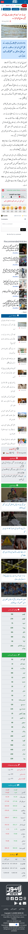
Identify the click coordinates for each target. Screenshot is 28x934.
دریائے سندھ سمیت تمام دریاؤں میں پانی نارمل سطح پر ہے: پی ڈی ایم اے (8, 324)
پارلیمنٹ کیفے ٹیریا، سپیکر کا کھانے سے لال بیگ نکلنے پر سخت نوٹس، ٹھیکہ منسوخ (8, 387)
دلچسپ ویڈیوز (7, 9)
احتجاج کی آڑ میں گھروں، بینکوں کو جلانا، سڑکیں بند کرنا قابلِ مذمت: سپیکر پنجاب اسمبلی (8, 401)
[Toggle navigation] (25, 2)
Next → (23, 312)
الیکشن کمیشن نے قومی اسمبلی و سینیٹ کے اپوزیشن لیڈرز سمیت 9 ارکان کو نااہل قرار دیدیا (8, 429)
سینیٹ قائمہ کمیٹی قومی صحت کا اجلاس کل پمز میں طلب (13, 477)
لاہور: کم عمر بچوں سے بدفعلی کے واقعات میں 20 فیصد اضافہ (13, 471)
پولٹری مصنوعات (12, 765)
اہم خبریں (12, 458)
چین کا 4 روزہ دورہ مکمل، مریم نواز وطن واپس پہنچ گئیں (13, 464)
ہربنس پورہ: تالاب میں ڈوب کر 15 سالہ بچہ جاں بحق (14, 529)
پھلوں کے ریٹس (12, 610)
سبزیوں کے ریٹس (12, 655)
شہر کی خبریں (15, 9)
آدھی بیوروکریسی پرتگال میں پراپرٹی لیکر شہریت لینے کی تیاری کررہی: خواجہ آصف (8, 373)
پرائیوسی (6, 909)
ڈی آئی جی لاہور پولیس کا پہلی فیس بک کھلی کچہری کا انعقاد (14, 506)
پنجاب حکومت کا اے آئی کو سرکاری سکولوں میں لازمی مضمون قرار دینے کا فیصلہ (14, 601)
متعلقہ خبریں (13, 316)
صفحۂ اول (23, 9)
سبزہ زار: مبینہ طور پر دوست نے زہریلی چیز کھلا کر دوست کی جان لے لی (14, 577)
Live (2, 2)
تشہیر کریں (13, 909)
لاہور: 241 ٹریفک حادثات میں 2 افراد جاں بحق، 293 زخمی (14, 553)
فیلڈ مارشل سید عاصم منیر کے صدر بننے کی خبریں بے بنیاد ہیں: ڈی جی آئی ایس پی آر (8, 339)
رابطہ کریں (21, 909)
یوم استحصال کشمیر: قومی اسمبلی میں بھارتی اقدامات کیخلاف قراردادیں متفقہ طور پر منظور (8, 415)
